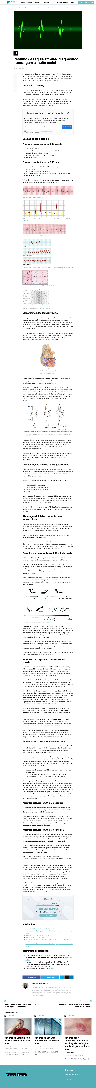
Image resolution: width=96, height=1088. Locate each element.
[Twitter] (81, 1085)
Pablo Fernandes (11, 1046)
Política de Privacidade (46, 131)
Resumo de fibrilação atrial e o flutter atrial (40, 929)
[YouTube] (85, 1085)
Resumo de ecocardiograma (35, 937)
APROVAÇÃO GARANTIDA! (86, 2)
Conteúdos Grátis (23, 7)
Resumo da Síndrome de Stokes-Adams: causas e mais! (17, 1040)
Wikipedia (54, 285)
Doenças (33, 7)
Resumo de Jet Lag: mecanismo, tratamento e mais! (47, 1040)
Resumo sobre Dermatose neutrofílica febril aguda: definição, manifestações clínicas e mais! (77, 1043)
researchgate (45, 622)
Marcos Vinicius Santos (22, 67)
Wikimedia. (25, 220)
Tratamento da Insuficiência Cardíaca (38, 935)
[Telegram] (88, 1085)
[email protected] (71, 1079)
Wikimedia (70, 267)
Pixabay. (51, 968)
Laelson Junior (70, 1052)
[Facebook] (78, 1085)
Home (15, 7)
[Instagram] (83, 1085)
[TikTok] (90, 1085)
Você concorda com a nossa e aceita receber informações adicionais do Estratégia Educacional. (49, 131)
